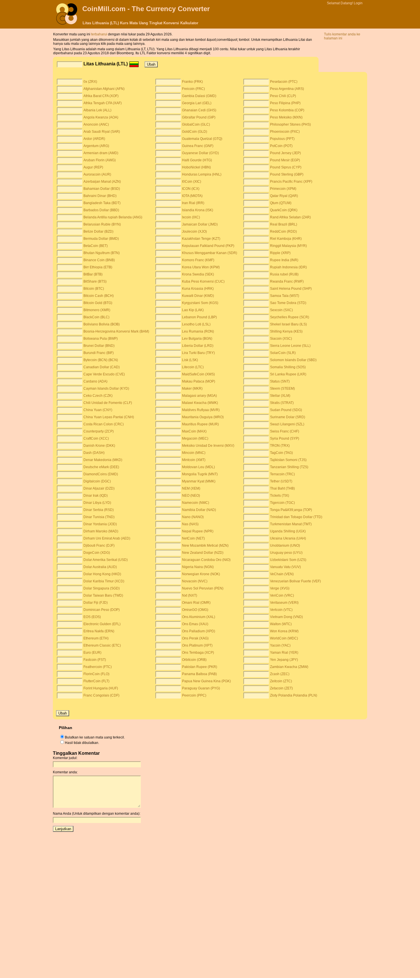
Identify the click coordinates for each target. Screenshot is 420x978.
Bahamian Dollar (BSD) (101, 189)
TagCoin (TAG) (281, 453)
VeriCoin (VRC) (282, 595)
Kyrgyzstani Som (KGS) (200, 303)
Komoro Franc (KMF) (198, 260)
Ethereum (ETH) (96, 638)
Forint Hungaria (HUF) (100, 688)
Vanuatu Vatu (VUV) (285, 567)
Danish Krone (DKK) (99, 446)
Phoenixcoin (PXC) (285, 132)
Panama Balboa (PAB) (199, 674)
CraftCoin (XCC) (96, 438)
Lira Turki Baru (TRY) (198, 353)
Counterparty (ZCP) (98, 431)
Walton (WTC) (281, 624)
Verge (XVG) (279, 588)
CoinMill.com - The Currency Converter (146, 9)
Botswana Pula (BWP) (100, 339)
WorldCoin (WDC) (284, 638)
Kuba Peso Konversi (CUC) (203, 281)
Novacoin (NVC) (194, 581)
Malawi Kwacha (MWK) (200, 403)
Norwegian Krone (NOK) (201, 574)
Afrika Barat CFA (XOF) (101, 96)
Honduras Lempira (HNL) (201, 174)
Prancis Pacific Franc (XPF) (291, 182)
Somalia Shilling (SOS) (288, 367)
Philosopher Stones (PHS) (290, 124)
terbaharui (99, 34)
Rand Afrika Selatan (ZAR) (290, 217)
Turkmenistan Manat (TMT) (291, 524)
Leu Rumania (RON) (198, 331)
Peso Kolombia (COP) (287, 110)
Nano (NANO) (193, 517)
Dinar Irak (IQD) (95, 496)
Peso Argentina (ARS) (287, 89)
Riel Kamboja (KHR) (286, 239)
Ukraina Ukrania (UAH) (288, 538)
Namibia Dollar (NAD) (199, 510)
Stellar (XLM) (280, 396)
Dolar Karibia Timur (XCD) (103, 581)
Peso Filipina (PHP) (285, 103)
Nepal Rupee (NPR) (197, 531)
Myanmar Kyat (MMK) (198, 481)
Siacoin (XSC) (281, 339)
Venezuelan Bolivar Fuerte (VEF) (295, 581)
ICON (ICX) (190, 189)
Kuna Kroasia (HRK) (198, 289)
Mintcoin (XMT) (193, 460)
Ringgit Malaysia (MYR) (288, 246)
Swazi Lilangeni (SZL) (287, 424)
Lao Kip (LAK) (193, 310)
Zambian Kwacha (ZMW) (289, 667)
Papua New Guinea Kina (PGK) (206, 681)
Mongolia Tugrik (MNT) (200, 474)
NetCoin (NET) (193, 538)
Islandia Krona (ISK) (197, 210)
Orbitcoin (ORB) (194, 660)
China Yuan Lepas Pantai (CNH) (108, 417)
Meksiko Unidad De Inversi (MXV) (208, 446)
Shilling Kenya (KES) (286, 331)
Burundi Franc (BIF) (98, 353)
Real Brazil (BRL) (283, 224)
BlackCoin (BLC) (96, 317)
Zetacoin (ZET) (281, 688)
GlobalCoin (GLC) (196, 124)
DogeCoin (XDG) (96, 553)
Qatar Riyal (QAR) (284, 196)
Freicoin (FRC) (193, 89)
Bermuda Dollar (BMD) (101, 239)
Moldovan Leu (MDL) (198, 467)
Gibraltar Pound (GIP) (198, 117)
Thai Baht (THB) (282, 488)
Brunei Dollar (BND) (99, 346)
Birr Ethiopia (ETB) (97, 267)
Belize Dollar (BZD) (98, 232)
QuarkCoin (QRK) (283, 210)
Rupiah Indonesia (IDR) (288, 267)
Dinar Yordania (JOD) (100, 524)
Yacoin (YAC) (280, 645)
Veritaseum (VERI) (284, 603)
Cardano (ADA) (95, 381)
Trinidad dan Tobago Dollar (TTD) (296, 517)
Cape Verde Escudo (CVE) (104, 374)
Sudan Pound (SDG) (286, 410)
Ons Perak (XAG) (195, 638)
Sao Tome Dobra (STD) (288, 303)
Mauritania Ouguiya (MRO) (203, 417)
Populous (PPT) (282, 139)
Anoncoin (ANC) (96, 124)
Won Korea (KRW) (284, 631)
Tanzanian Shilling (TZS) (289, 467)
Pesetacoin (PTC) (283, 82)
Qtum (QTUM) (280, 203)
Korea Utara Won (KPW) (201, 267)
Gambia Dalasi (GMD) (199, 96)
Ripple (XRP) (280, 253)
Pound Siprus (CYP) (285, 167)
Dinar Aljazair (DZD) (99, 488)
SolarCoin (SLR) (283, 353)
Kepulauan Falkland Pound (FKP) (208, 246)
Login (358, 3)
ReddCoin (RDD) (283, 232)
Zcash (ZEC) (279, 674)
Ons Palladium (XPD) (198, 631)
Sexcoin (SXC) (281, 310)
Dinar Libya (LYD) (97, 503)
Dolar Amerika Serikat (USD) (105, 560)
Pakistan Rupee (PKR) (199, 667)
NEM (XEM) (191, 488)
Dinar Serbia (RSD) (98, 510)
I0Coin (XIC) (191, 182)
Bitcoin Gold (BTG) (97, 303)
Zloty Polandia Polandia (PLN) (293, 695)
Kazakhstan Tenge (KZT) (201, 239)
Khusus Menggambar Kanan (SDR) (209, 253)
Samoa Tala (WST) (284, 296)
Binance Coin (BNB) (99, 260)
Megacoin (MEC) (195, 438)
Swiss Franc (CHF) (284, 431)
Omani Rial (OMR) (196, 603)
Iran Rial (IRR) (193, 203)
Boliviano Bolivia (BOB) (101, 324)
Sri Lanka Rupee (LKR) (288, 374)
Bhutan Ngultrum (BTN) (101, 253)
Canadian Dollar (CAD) (101, 367)
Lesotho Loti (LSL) (196, 324)
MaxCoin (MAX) (194, 431)
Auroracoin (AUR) (97, 174)
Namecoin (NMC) (195, 503)
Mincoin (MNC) (193, 453)
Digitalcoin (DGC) (97, 481)
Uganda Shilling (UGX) (288, 531)
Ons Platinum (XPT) (197, 645)
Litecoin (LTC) (193, 367)
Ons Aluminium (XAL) (198, 617)
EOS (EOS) (92, 617)
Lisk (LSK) (190, 360)
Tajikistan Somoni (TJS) (288, 460)
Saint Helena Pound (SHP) (291, 289)
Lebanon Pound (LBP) (199, 317)
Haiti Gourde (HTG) (197, 160)
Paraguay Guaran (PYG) (201, 688)
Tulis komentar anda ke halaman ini (342, 36)
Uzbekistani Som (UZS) (288, 560)
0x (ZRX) (90, 82)
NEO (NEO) (191, 496)
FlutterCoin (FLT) (96, 681)
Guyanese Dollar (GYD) (200, 153)
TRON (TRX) (280, 446)
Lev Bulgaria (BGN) (197, 339)
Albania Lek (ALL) (97, 110)
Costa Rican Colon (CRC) (103, 424)
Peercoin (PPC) (194, 695)
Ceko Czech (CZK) (98, 396)
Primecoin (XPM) (283, 189)
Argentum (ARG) (96, 146)
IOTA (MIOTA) (192, 196)
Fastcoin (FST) (94, 660)
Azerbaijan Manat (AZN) (102, 182)
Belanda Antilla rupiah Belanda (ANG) (112, 217)
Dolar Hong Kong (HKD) (102, 574)
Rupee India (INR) (284, 260)
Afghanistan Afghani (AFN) (104, 89)
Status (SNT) (280, 381)
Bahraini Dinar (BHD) (100, 196)
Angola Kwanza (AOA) (100, 117)
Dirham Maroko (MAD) (100, 531)
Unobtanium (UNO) (285, 546)
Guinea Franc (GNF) (197, 146)
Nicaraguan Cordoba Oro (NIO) (206, 560)
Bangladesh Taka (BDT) (102, 203)
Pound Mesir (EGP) (285, 160)
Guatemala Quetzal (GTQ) (202, 139)
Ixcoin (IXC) (191, 217)
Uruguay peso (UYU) (286, 553)
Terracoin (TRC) (282, 474)
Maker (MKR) (192, 389)
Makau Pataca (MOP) (198, 381)
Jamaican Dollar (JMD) (200, 224)
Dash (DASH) (94, 453)
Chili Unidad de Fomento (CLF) (107, 403)
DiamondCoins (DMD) (100, 474)
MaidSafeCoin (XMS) (198, 374)
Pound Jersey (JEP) (285, 153)
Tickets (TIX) (279, 496)
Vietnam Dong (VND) (286, 617)
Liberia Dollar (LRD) (197, 346)
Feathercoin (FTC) (97, 667)
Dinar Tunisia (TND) (99, 517)
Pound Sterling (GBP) (286, 174)
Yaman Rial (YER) (284, 653)
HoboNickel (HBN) (196, 167)
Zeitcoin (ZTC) (281, 681)
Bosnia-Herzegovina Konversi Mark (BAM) (116, 331)
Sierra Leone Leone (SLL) (290, 346)
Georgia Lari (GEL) (196, 103)
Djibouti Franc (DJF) (99, 546)
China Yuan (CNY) (97, 410)
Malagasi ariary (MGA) (199, 396)
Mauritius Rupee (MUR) (200, 424)
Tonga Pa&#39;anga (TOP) (291, 510)
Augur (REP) (93, 167)
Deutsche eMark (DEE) (101, 467)
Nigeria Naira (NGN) (198, 567)
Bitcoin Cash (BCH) (98, 296)
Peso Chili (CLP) (283, 96)
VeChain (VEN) (282, 574)
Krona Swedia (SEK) (198, 274)
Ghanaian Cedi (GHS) (199, 110)
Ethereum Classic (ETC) (102, 645)
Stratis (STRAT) (282, 403)
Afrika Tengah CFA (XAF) (102, 103)
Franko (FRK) (192, 82)
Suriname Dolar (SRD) (287, 417)
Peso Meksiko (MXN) (286, 117)
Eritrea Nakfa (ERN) (98, 631)
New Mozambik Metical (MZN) (205, 546)
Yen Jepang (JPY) (284, 660)
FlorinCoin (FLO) (96, 674)
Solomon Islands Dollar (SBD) (293, 360)
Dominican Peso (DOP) (101, 610)
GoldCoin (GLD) (194, 132)
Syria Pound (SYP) (284, 438)
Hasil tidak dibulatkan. (82, 743)
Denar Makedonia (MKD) (102, 460)
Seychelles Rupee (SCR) (289, 317)
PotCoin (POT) (281, 146)
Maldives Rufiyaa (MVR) (201, 410)
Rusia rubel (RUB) (284, 274)
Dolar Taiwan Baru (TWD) (103, 595)
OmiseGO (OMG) (195, 610)
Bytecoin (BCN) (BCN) (100, 360)
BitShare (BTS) (95, 281)
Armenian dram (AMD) (100, 153)
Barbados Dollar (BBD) (101, 210)
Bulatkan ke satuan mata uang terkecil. (95, 737)
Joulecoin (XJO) (194, 232)
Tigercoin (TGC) (282, 503)
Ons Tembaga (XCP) (198, 653)
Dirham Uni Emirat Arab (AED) (106, 538)
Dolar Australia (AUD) (100, 567)
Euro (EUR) (92, 653)
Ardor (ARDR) (94, 139)
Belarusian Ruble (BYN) (102, 224)
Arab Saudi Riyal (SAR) (101, 132)
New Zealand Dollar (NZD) (202, 553)
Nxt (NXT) (189, 595)
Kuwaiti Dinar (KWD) (198, 296)
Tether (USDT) (281, 481)
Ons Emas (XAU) (195, 624)
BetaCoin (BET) (95, 246)
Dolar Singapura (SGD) (101, 588)
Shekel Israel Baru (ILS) (288, 324)
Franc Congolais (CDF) (101, 695)
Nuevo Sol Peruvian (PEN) (202, 588)
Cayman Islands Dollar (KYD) (106, 389)
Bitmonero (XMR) (96, 310)
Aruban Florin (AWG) (99, 160)
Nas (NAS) (190, 524)
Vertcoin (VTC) (281, 610)
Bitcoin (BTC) (93, 289)
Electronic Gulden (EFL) (102, 624)
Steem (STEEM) (282, 389)
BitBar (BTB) (93, 274)
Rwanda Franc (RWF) (287, 281)
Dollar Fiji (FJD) (95, 603)
